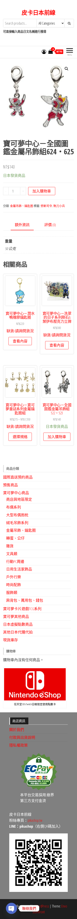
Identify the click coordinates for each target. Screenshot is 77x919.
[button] (66, 68)
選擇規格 (20, 436)
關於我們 (16, 729)
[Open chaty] (11, 908)
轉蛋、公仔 (15, 538)
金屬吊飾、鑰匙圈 (21, 206)
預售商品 (10, 484)
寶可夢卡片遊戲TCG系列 (22, 608)
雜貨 (10, 545)
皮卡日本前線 (38, 12)
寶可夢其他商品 (16, 616)
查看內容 (20, 341)
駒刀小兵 (59, 206)
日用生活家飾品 (19, 569)
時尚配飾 (13, 584)
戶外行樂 (13, 576)
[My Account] (44, 51)
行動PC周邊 (15, 561)
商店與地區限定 (19, 499)
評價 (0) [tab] (50, 224)
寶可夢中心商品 (16, 492)
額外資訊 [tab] (22, 224)
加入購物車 (41, 191)
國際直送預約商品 (18, 477)
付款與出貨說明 (22, 737)
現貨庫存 (10, 639)
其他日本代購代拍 (18, 632)
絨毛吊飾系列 (17, 522)
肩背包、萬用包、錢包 (24, 600)
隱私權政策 (18, 745)
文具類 (11, 553)
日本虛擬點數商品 (18, 624)
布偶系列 (13, 507)
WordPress (42, 906)
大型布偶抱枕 (17, 514)
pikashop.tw (35, 820)
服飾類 (11, 592)
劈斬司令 (46, 206)
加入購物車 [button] (57, 436)
